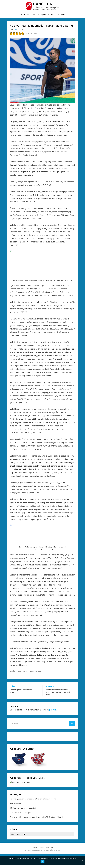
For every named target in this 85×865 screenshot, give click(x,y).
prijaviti (52, 710)
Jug (33, 15)
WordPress (57, 850)
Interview (25, 671)
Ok (42, 861)
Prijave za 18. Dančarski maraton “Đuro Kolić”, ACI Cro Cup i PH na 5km (37, 817)
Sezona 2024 (38, 671)
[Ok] (82, 860)
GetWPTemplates (40, 850)
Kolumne (24, 15)
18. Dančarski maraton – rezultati (23, 808)
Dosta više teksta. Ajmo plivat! (21, 812)
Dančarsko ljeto (46, 15)
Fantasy (20, 671)
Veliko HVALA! (15, 803)
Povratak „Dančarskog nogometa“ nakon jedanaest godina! (33, 799)
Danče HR (42, 4)
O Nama (61, 15)
